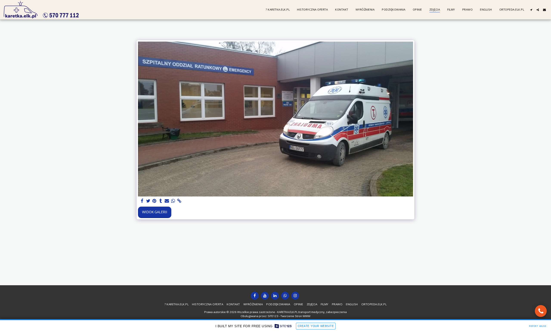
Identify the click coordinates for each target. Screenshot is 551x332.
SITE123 (273, 316)
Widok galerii (154, 211)
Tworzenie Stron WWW (295, 316)
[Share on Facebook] (142, 201)
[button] (531, 9)
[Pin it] (154, 201)
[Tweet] (148, 201)
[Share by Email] (167, 201)
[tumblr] (160, 201)
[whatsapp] (173, 201)
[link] (179, 201)
